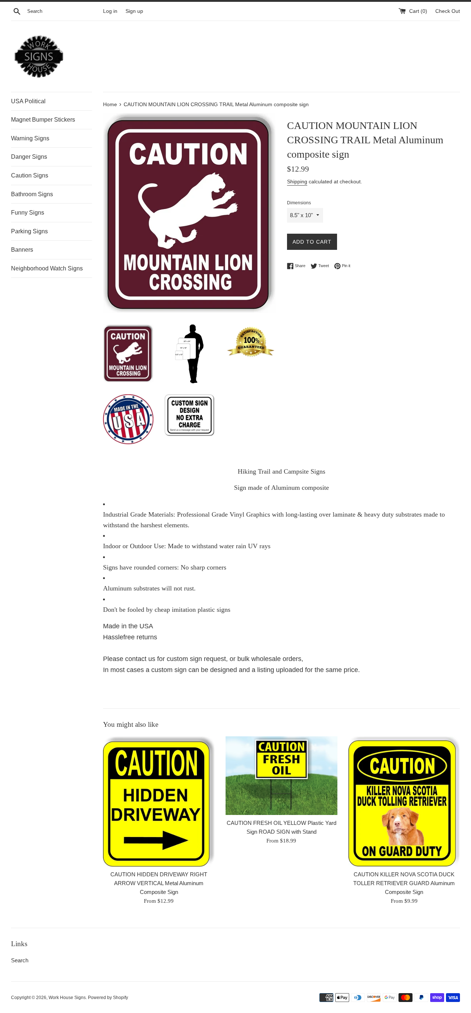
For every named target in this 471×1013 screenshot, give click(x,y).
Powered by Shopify (108, 997)
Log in (110, 11)
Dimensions (299, 202)
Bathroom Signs (32, 194)
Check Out (447, 11)
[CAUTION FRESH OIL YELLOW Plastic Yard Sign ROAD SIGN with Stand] (281, 775)
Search (19, 960)
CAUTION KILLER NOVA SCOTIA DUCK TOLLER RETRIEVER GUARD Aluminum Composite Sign (404, 883)
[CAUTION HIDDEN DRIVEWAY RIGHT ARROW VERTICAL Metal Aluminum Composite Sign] (159, 801)
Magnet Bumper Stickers (43, 119)
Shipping (297, 181)
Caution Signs (29, 175)
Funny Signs (27, 212)
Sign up (134, 11)
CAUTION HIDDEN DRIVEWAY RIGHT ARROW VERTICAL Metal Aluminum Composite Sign (158, 883)
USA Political (28, 101)
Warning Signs (30, 138)
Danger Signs (29, 157)
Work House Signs (67, 997)
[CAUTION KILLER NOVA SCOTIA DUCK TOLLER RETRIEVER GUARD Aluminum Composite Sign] (404, 801)
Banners (22, 250)
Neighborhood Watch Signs (47, 268)
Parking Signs (29, 231)
